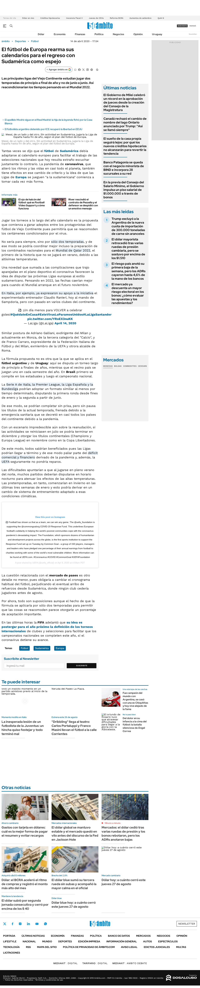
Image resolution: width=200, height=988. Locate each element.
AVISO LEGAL (129, 947)
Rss (28, 947)
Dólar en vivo (28, 18)
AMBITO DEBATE (129, 963)
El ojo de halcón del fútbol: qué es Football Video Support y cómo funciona (31, 204)
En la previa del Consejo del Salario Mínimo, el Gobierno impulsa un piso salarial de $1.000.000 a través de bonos (123, 189)
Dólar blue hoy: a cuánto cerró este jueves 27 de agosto (74, 905)
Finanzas (80, 34)
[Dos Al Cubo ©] (181, 978)
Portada (9, 935)
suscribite (182, 26)
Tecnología (11, 947)
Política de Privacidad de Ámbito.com (89, 947)
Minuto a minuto (112, 823)
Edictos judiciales (157, 947)
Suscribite (81, 665)
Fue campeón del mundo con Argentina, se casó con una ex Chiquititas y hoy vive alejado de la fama (135, 701)
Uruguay (157, 34)
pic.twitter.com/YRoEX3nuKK (50, 319)
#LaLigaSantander (97, 314)
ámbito (6, 41)
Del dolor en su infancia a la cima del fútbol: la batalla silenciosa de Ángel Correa (135, 725)
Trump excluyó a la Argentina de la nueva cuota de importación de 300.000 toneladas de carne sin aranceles (128, 226)
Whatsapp (45, 923)
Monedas (108, 366)
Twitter (4, 924)
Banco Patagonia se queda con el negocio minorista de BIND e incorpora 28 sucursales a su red (123, 168)
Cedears (142, 366)
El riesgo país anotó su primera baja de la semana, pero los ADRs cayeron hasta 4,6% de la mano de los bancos (128, 271)
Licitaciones (11, 952)
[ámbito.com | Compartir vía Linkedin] (87, 69)
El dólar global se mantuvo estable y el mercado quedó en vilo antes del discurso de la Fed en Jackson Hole (75, 833)
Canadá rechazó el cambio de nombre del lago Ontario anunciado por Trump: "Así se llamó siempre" (125, 124)
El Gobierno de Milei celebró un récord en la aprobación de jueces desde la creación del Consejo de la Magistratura (124, 102)
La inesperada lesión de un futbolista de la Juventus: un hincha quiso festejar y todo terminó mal (23, 728)
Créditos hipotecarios (50, 18)
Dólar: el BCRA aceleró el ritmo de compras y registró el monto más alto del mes (25, 884)
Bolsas (118, 366)
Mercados (143, 935)
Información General (121, 941)
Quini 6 (161, 18)
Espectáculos (168, 941)
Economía (59, 34)
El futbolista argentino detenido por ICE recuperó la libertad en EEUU (43, 129)
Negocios (118, 34)
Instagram (20, 923)
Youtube (36, 924)
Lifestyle (9, 941)
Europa (21, 177)
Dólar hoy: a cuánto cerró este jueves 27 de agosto (124, 882)
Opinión (138, 34)
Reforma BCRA (116, 18)
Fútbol (34, 41)
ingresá (192, 26)
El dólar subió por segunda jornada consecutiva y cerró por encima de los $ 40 (25, 905)
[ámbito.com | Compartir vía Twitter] (83, 69)
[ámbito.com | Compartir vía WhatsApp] (75, 69)
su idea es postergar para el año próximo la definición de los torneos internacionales (47, 627)
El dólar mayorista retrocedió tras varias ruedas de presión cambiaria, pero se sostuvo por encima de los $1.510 (128, 248)
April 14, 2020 (65, 323)
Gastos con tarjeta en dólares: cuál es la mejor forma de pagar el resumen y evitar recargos (25, 831)
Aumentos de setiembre (140, 18)
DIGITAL (65, 963)
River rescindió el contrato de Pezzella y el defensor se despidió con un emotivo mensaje (83, 204)
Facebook (12, 923)
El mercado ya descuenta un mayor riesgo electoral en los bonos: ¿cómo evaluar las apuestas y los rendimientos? (128, 293)
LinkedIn (28, 923)
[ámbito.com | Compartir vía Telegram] (91, 69)
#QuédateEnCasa (24, 314)
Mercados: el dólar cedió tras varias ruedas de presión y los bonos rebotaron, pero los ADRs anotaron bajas (123, 833)
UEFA (35, 562)
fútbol (49, 151)
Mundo (47, 941)
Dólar (41, 34)
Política (99, 34)
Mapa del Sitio (47, 947)
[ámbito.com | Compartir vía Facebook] (79, 69)
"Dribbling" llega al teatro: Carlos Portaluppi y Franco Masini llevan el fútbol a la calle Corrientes (74, 728)
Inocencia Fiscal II (74, 18)
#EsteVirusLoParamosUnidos (60, 314)
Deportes (20, 41)
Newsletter (193, 34)
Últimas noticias (33, 935)
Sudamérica (69, 151)
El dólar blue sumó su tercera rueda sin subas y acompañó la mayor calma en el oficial (74, 884)
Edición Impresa (89, 941)
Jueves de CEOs (96, 18)
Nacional (29, 941)
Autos (147, 941)
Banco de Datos (119, 935)
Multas (181, 947)
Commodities (130, 366)
